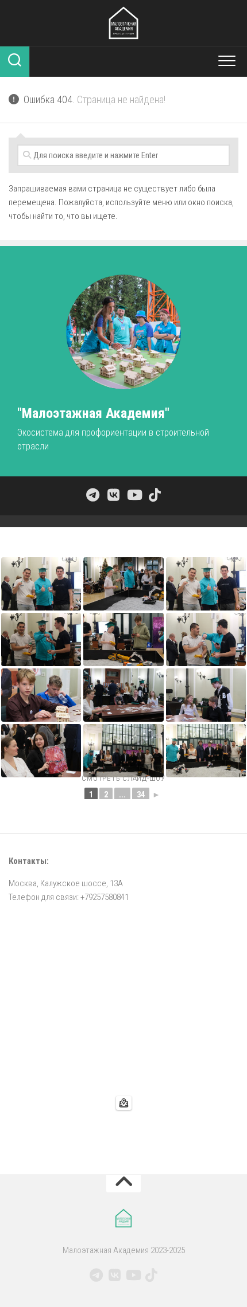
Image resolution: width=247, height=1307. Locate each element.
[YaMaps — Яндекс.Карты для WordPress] (124, 1103)
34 (141, 794)
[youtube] (134, 495)
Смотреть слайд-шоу (123, 778)
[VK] (113, 495)
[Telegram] (92, 495)
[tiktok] (154, 495)
